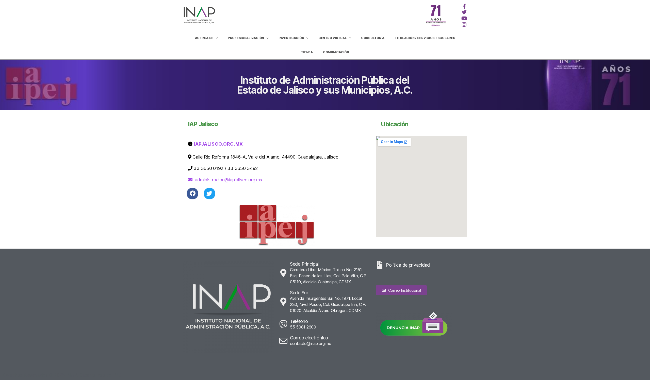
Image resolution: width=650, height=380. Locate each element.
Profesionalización (246, 38)
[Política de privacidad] (379, 265)
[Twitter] (464, 12)
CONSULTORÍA (372, 38)
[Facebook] (192, 193)
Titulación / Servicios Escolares (425, 38)
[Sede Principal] (283, 273)
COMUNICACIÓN (336, 52)
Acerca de (204, 38)
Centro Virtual (332, 38)
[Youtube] (464, 18)
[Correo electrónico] (283, 341)
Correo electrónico (309, 337)
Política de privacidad (408, 265)
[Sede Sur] (283, 302)
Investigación (291, 38)
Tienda (307, 52)
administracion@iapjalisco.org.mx (228, 179)
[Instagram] (464, 25)
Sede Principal (304, 264)
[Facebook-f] (464, 6)
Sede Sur (299, 292)
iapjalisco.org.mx (218, 144)
